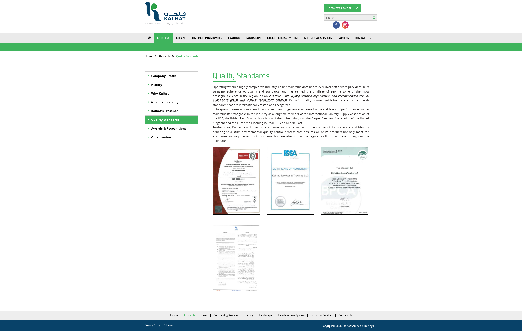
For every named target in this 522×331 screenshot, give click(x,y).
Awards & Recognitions (168, 128)
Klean (180, 38)
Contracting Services (206, 38)
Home (174, 315)
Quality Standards (165, 120)
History (156, 84)
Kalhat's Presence (164, 111)
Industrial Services (317, 38)
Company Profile (164, 76)
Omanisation (161, 137)
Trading (234, 38)
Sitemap (168, 325)
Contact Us (363, 38)
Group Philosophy (164, 102)
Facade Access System (282, 38)
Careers (343, 38)
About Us (163, 38)
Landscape (253, 38)
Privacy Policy (152, 325)
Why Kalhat (160, 93)
